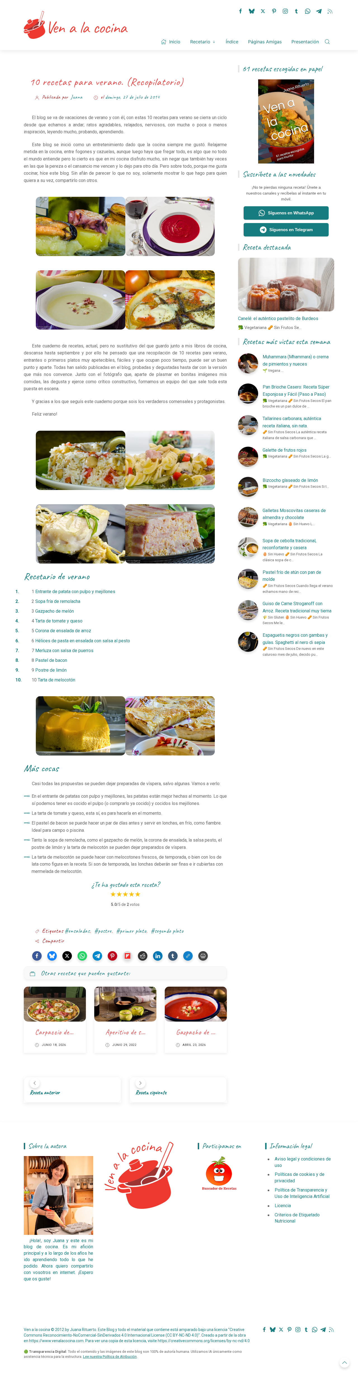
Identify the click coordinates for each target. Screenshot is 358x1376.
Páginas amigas (265, 41)
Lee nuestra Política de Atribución (110, 1356)
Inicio (174, 41)
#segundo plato (167, 930)
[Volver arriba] (345, 1363)
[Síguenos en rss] (330, 10)
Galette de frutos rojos (285, 450)
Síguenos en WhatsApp (291, 212)
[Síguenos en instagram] (285, 10)
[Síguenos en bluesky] (252, 10)
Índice (232, 41)
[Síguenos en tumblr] (296, 10)
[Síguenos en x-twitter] (263, 10)
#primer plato (131, 930)
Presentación (305, 41)
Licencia (283, 1205)
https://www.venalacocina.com (56, 1341)
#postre (103, 930)
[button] (37, 956)
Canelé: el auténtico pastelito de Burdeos (278, 318)
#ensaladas (77, 930)
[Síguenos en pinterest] (274, 10)
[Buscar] (327, 41)
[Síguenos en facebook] (240, 10)
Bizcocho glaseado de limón (290, 480)
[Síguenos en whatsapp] (307, 10)
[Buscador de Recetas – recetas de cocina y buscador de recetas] (219, 1173)
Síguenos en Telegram (291, 229)
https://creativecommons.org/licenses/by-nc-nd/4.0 (204, 1341)
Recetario (200, 41)
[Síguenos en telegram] (319, 10)
